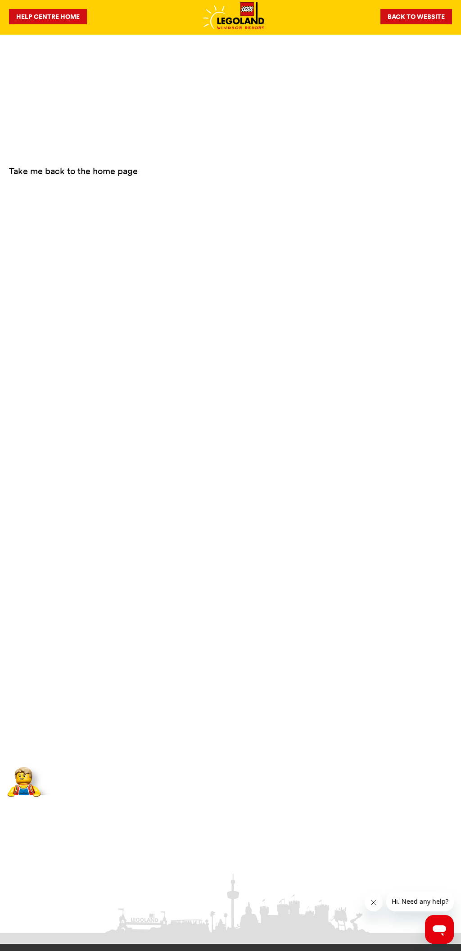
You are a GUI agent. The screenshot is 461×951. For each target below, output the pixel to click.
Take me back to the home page (73, 170)
